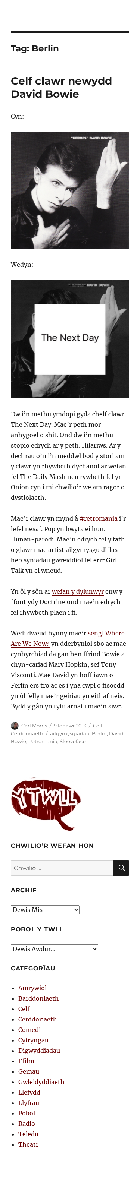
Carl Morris (34, 726)
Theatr (28, 1144)
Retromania (42, 741)
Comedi (29, 1029)
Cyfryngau (33, 1040)
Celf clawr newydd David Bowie (61, 87)
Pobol (26, 1113)
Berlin (99, 733)
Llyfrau (28, 1102)
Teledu (28, 1134)
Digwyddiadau (39, 1050)
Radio (26, 1123)
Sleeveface (73, 741)
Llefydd (29, 1092)
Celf (97, 726)
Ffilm (26, 1061)
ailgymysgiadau (70, 733)
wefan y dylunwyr (78, 591)
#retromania (99, 518)
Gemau (28, 1071)
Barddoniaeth (38, 998)
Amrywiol (32, 988)
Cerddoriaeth (27, 733)
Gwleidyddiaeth (41, 1082)
